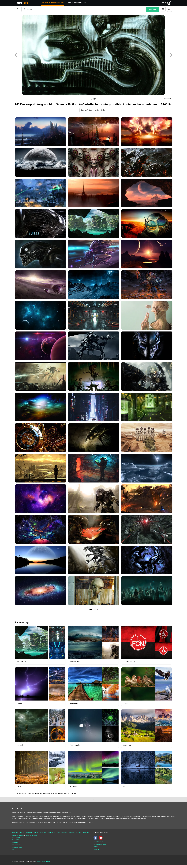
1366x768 (21, 832)
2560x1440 (43, 832)
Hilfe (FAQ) (96, 849)
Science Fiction (86, 110)
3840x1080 (72, 832)
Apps (13, 849)
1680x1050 (86, 832)
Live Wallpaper (16, 845)
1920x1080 (15, 832)
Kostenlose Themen (17, 847)
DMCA (48, 861)
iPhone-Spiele (15, 840)
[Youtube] (101, 839)
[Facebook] (96, 839)
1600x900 (35, 832)
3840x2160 (29, 832)
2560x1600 (35, 835)
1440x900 (78, 832)
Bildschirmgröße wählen (100, 844)
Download (152, 9)
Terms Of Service (41, 861)
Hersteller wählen (98, 841)
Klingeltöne (15, 842)
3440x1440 (57, 832)
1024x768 (21, 835)
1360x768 (28, 835)
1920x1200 (15, 835)
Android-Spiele (16, 837)
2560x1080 (64, 832)
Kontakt (95, 846)
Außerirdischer (100, 110)
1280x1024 (50, 832)
